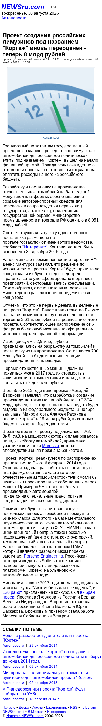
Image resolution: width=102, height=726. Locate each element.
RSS (73, 707)
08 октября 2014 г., (45, 666)
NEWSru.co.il (13, 711)
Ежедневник (56, 707)
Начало (9, 707)
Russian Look (51, 137)
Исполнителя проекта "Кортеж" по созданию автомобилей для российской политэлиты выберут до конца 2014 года (52, 656)
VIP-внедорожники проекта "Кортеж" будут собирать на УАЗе (44, 691)
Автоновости (13, 18)
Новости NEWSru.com (25, 716)
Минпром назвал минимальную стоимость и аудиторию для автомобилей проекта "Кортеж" (48, 675)
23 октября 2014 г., (45, 645)
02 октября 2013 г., (45, 683)
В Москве (36, 711)
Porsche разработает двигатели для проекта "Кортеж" (45, 637)
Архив (37, 707)
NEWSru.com (22, 7)
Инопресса (56, 711)
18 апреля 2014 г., (44, 699)
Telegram (88, 707)
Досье (24, 707)
